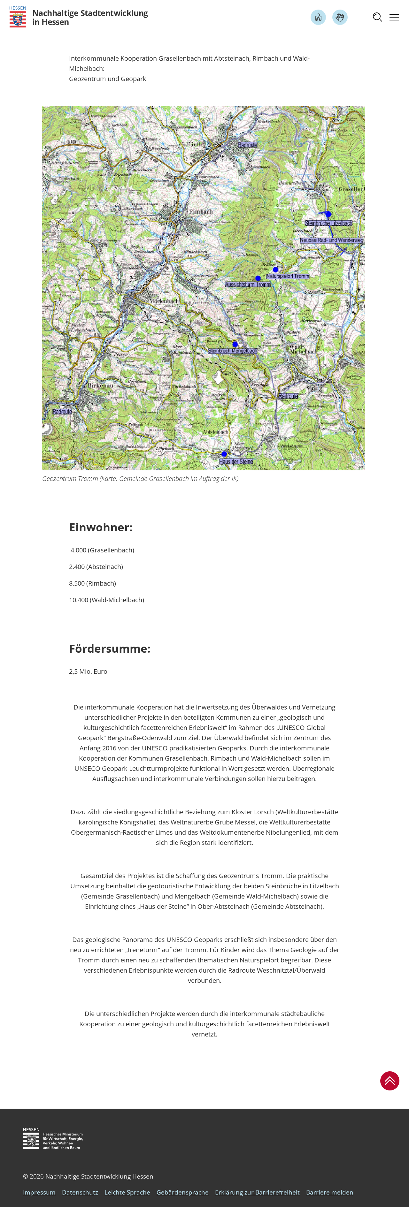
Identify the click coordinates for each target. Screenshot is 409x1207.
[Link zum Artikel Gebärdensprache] (340, 17)
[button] (378, 17)
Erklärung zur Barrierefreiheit (257, 1192)
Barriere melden (329, 1192)
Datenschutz (80, 1192)
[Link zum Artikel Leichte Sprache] (318, 17)
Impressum (39, 1192)
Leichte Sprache (127, 1192)
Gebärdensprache (183, 1192)
